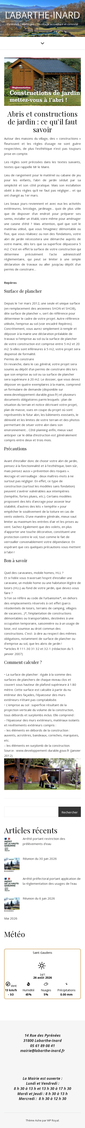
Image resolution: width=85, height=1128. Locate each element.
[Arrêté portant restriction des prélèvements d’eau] (12, 845)
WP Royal (53, 1120)
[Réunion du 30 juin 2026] (12, 865)
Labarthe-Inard (42, 15)
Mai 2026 (10, 918)
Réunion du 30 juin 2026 (40, 859)
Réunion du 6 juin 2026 (39, 898)
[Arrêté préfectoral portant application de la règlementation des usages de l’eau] (12, 885)
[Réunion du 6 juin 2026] (12, 904)
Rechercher (69, 812)
